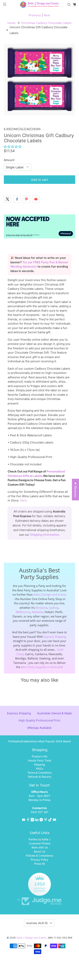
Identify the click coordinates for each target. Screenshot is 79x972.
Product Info (39, 756)
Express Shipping (55, 637)
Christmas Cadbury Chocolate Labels (46, 22)
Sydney (53, 608)
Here (23, 500)
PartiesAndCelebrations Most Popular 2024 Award (39, 741)
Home (11, 22)
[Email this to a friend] (36, 199)
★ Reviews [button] (75, 489)
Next (47, 15)
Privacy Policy (39, 859)
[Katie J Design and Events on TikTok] (50, 820)
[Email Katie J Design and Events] (23, 820)
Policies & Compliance (39, 855)
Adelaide (37, 612)
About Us (39, 851)
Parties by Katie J (40, 839)
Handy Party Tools (39, 760)
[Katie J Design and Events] (39, 5)
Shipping (39, 764)
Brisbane (41, 608)
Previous (35, 15)
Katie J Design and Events (49, 594)
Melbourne (23, 612)
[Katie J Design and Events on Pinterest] (45, 820)
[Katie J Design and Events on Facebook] (28, 820)
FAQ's (39, 768)
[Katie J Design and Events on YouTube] (54, 820)
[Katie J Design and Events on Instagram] (32, 820)
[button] (12, 146)
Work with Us (39, 847)
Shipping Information (44, 534)
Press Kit (39, 863)
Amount (9, 160)
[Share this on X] (7, 199)
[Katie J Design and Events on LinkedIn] (37, 820)
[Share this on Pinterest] (26, 199)
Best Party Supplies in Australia (41, 667)
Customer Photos (39, 843)
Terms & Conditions (39, 772)
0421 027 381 (39, 812)
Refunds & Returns (39, 776)
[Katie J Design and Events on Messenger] (41, 820)
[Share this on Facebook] (17, 199)
